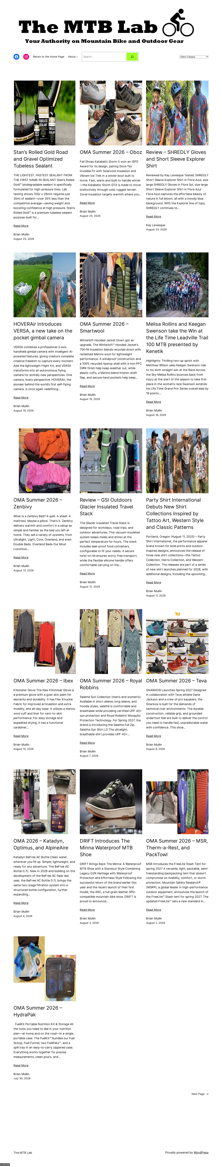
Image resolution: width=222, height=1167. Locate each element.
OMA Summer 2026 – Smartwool (104, 327)
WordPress (201, 1152)
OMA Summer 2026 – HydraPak (37, 1011)
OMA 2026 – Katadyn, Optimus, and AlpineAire (40, 844)
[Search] (132, 57)
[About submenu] (77, 57)
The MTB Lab (22, 1152)
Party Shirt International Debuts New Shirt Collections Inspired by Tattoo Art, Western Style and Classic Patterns (175, 513)
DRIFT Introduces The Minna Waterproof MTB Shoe (106, 847)
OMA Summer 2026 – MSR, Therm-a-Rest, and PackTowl (177, 847)
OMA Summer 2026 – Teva (176, 681)
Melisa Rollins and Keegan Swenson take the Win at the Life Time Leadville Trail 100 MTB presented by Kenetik (177, 337)
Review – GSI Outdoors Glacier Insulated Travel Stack (106, 506)
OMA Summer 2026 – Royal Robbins (111, 684)
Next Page (200, 1094)
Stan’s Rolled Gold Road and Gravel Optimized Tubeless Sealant (40, 159)
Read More (20, 225)
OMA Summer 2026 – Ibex (43, 681)
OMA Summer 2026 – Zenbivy (37, 503)
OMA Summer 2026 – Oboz (111, 152)
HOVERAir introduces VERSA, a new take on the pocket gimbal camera (42, 330)
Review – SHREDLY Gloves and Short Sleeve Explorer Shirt (176, 159)
